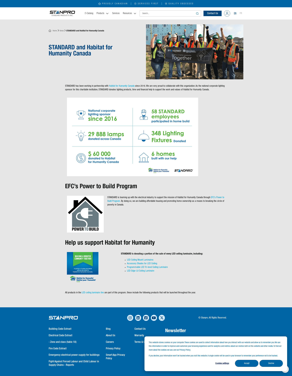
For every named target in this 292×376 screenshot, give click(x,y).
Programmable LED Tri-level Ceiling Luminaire (147, 267)
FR (241, 13)
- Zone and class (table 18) (62, 342)
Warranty (139, 335)
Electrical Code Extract (60, 335)
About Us (110, 335)
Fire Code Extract (57, 348)
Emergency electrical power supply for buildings (74, 355)
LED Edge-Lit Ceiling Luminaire (140, 271)
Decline (271, 363)
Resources (127, 13)
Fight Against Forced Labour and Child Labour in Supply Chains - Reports (74, 363)
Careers (110, 342)
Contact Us (212, 13)
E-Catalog (89, 13)
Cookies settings (222, 363)
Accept (246, 363)
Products (100, 13)
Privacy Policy (113, 348)
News (62, 31)
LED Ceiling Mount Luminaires (140, 260)
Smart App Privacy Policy (115, 357)
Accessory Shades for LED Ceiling (142, 264)
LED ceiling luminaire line (93, 293)
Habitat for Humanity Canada (121, 86)
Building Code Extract (60, 329)
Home (54, 31)
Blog (108, 329)
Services (116, 13)
